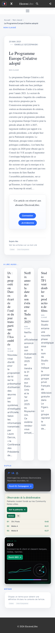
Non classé (17, 20)
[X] (11, 3)
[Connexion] (50, 3)
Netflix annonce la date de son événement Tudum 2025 (27, 297)
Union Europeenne (23, 249)
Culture (12, 249)
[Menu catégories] (28, 11)
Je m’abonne (27, 223)
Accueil (7, 20)
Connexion (27, 215)
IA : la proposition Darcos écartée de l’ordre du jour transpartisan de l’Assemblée (10, 308)
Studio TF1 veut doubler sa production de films (44, 292)
